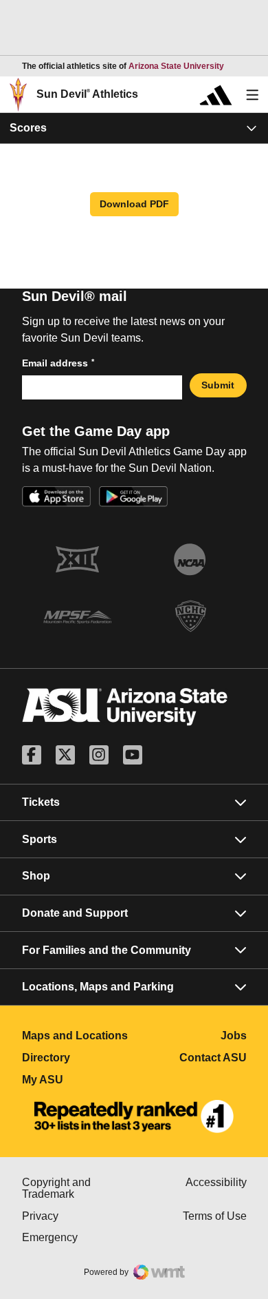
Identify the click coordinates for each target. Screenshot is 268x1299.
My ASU (78, 1079)
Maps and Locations (78, 1035)
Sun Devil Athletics (87, 94)
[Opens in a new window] (134, 1116)
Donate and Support (75, 913)
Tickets (41, 802)
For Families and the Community (106, 950)
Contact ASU (213, 1057)
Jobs (234, 1035)
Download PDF (134, 203)
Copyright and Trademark (78, 1188)
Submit (217, 385)
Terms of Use (215, 1216)
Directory (78, 1057)
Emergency (78, 1237)
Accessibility (216, 1182)
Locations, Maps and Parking (98, 987)
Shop (36, 876)
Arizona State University (176, 66)
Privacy (78, 1216)
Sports (39, 839)
